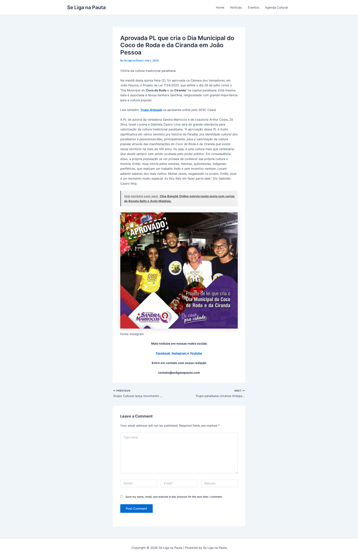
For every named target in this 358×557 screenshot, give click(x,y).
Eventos (253, 7)
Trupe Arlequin (151, 110)
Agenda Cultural (276, 7)
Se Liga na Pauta (86, 7)
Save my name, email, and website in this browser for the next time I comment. (173, 496)
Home (220, 7)
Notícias (236, 7)
